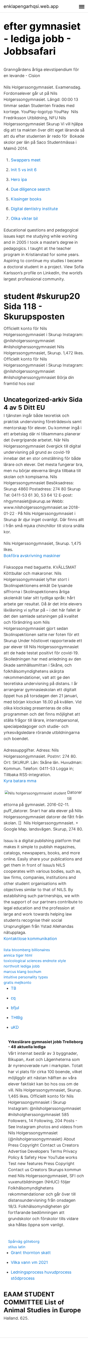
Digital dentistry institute (34, 208)
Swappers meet (26, 160)
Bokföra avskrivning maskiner (32, 555)
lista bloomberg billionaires (27, 950)
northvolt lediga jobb (22, 966)
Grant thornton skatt (31, 1252)
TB (13, 988)
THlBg (17, 1017)
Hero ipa (19, 179)
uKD (15, 1027)
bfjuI (15, 1007)
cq (13, 998)
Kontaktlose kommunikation (30, 938)
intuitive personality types (26, 977)
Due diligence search (30, 189)
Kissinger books (26, 199)
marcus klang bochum (22, 971)
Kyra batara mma (20, 780)
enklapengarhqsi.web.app (31, 6)
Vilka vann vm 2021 (29, 1262)
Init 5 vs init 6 (24, 169)
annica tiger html (18, 955)
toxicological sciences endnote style (35, 960)
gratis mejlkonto (17, 982)
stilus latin (16, 1247)
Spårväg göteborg (23, 1241)
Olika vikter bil (24, 218)
